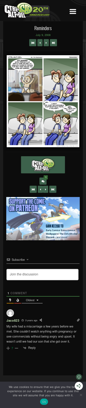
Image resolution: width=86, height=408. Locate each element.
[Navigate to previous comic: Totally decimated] (40, 42)
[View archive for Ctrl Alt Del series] (43, 164)
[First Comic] (33, 189)
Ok (44, 401)
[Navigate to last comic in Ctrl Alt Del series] (53, 42)
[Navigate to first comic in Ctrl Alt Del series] (32, 42)
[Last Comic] (52, 189)
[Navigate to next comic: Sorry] (46, 42)
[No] (81, 395)
